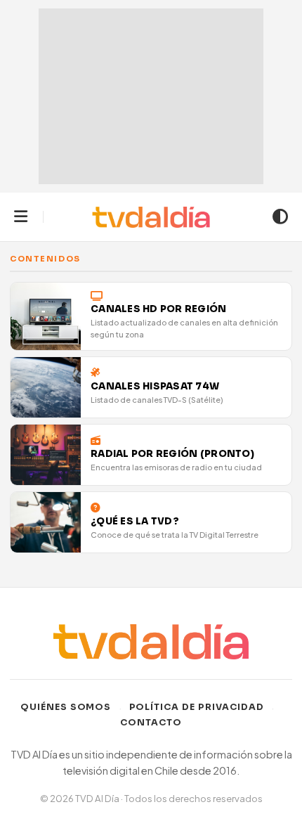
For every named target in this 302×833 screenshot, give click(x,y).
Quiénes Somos (66, 707)
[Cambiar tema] (280, 217)
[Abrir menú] (21, 217)
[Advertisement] (151, 96)
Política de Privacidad (197, 707)
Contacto (151, 722)
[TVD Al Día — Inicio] (151, 217)
